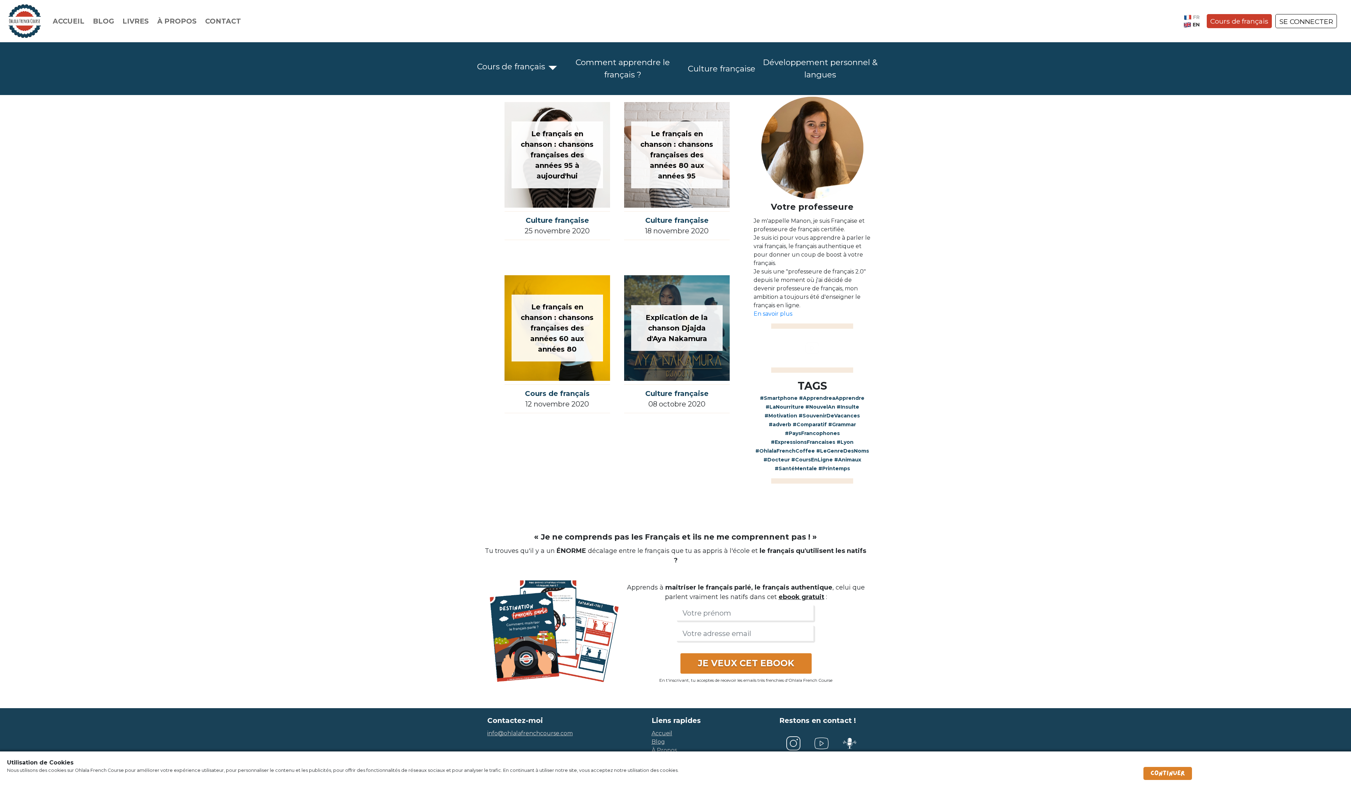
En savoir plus (773, 313)
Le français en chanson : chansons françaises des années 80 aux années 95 (676, 155)
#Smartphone (779, 398)
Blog (103, 21)
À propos (177, 21)
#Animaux (847, 460)
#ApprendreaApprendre (831, 398)
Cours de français (1239, 21)
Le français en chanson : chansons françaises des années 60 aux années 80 (557, 328)
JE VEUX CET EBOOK (746, 663)
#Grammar (842, 424)
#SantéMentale (796, 468)
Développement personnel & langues (820, 68)
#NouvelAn (820, 407)
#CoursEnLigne (812, 460)
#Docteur (776, 460)
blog (658, 741)
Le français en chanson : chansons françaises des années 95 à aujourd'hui (557, 155)
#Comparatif (810, 424)
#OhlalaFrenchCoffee (785, 451)
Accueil (68, 21)
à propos (664, 750)
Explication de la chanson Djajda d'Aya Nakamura (677, 328)
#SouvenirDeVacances (829, 416)
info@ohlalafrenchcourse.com (530, 733)
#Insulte (848, 407)
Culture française (721, 69)
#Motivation (781, 416)
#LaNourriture (785, 407)
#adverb (780, 424)
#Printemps (834, 468)
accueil (662, 733)
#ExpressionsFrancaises (803, 442)
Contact (223, 21)
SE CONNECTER (1306, 21)
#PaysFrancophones (812, 433)
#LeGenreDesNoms (842, 451)
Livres (135, 21)
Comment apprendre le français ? (623, 68)
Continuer (1167, 773)
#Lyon (845, 442)
